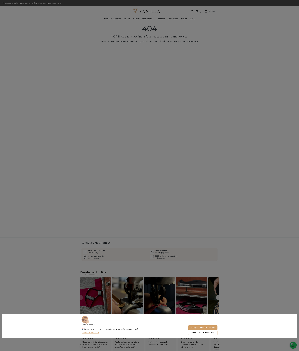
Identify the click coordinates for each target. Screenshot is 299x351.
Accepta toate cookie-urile (203, 327)
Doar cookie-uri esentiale (202, 333)
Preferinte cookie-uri (90, 333)
